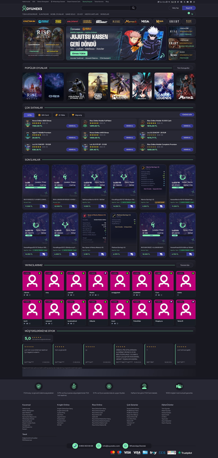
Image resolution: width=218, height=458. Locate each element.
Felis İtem (60, 423)
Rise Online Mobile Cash (99, 423)
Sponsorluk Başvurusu (29, 417)
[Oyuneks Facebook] (181, 2)
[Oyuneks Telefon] (75, 446)
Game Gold (165, 415)
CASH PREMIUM (34, 45)
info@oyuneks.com (111, 446)
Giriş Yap (175, 8)
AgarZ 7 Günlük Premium (41, 133)
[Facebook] (90, 295)
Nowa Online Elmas (133, 408)
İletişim (24, 429)
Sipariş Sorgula (87, 1)
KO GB (59, 425)
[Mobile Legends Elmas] (44, 21)
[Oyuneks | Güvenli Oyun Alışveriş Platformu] (32, 8)
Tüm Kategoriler (183, 68)
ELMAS (182, 52)
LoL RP (129, 425)
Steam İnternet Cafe (73, 1)
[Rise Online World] (116, 21)
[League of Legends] (87, 21)
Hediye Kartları (166, 413)
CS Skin (164, 417)
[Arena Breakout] (102, 21)
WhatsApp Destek (59, 1)
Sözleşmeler (26, 425)
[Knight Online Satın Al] (174, 21)
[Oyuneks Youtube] (187, 2)
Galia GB (95, 417)
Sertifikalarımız (27, 427)
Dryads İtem (61, 419)
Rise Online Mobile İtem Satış (101, 419)
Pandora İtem (61, 421)
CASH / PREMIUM (185, 34)
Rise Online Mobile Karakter (101, 421)
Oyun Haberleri (166, 421)
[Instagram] (29, 295)
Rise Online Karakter (98, 410)
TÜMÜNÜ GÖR (187, 114)
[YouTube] (27, 295)
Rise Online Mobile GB (99, 425)
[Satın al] (44, 206)
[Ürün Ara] (133, 8)
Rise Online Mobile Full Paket (100, 121)
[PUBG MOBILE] (58, 21)
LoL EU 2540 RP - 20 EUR (156, 133)
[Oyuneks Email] (98, 446)
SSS (33, 1)
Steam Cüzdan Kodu (28, 423)
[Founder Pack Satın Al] (145, 21)
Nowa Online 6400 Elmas (99, 133)
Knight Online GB (62, 410)
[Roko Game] (135, 372)
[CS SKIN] (29, 21)
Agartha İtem (61, 417)
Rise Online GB (97, 415)
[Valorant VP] (72, 21)
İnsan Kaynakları (27, 415)
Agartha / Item (86, 202)
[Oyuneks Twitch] (178, 2)
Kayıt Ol (189, 8)
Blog (107, 1)
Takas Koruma (98, 1)
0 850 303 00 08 (86, 446)
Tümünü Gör (185, 265)
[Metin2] (131, 21)
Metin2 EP (130, 421)
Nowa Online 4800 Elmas (41, 121)
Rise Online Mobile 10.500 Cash (159, 121)
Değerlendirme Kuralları (29, 438)
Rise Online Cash (97, 413)
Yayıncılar (165, 419)
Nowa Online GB (132, 417)
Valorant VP (130, 423)
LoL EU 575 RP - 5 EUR (98, 144)
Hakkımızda (26, 1)
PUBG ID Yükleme (132, 413)
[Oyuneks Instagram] (194, 2)
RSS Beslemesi (27, 440)
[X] (24, 295)
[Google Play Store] (65, 372)
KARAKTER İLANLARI (187, 46)
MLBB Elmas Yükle (133, 410)
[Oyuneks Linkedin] (190, 2)
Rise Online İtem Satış (99, 408)
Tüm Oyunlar (166, 408)
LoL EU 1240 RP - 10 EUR (41, 144)
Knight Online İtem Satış (65, 408)
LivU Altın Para (131, 419)
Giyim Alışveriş (166, 423)
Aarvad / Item (27, 202)
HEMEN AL (72, 126)
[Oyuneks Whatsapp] (125, 446)
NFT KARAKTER (52, 51)
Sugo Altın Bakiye (132, 415)
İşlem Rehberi (26, 413)
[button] (168, 2)
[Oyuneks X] (184, 2)
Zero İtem (60, 415)
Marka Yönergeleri (43, 1)
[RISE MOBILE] (189, 21)
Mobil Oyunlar (166, 410)
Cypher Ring (61, 413)
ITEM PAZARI (34, 51)
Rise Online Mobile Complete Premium (162, 144)
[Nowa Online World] (160, 21)
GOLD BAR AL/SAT (52, 45)
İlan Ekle (163, 2)
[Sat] (161, 206)
